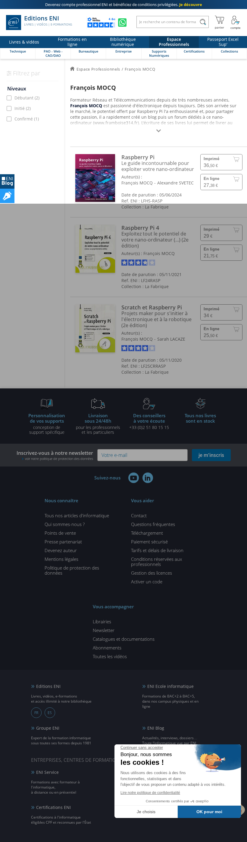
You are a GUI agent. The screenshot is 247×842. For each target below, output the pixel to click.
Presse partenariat (63, 542)
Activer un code (146, 582)
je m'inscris (211, 455)
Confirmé (26, 119)
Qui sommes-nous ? (65, 524)
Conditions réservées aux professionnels (156, 561)
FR (36, 712)
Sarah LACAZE (171, 339)
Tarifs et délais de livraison (157, 550)
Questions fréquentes (153, 524)
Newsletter (103, 630)
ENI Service (47, 772)
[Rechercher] (203, 22)
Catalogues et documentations (124, 639)
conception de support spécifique (46, 423)
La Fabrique (157, 207)
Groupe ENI (47, 728)
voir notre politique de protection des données (59, 458)
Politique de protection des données (72, 570)
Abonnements (107, 648)
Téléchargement (147, 533)
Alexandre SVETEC (175, 183)
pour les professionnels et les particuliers (98, 423)
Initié (22, 108)
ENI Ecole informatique (170, 686)
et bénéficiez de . (123, 4)
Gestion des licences (151, 573)
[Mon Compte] (235, 22)
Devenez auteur (61, 550)
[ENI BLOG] (7, 181)
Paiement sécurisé (149, 542)
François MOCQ (137, 183)
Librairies (102, 622)
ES (50, 712)
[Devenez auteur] (7, 196)
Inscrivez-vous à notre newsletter (55, 455)
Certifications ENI (53, 807)
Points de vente (60, 533)
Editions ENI (48, 20)
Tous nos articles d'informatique (77, 515)
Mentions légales (61, 559)
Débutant (26, 98)
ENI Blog (155, 728)
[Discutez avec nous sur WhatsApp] (122, 22)
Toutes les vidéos (110, 656)
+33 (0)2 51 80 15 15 (149, 421)
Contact (139, 515)
